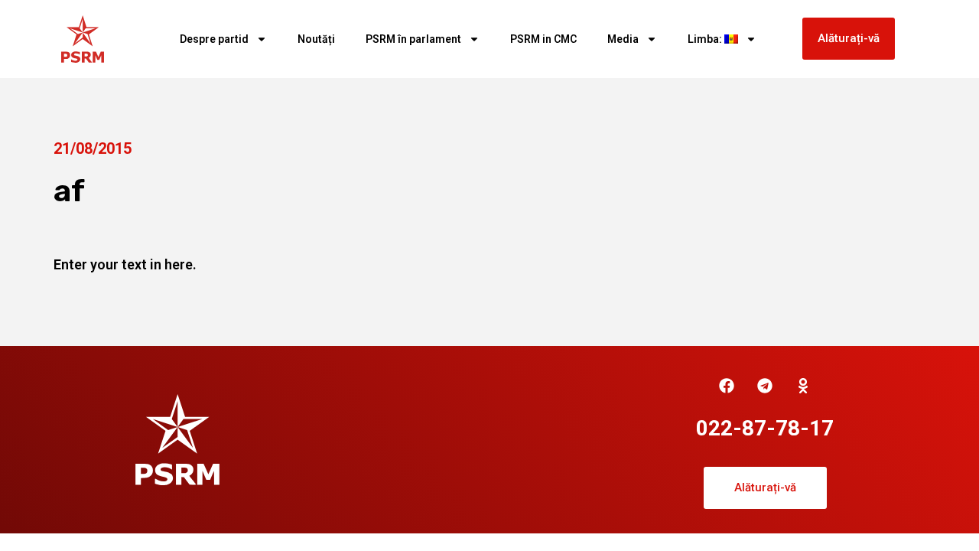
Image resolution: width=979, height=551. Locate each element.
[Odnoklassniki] (803, 385)
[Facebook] (726, 385)
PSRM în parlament (413, 39)
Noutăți (316, 39)
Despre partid (214, 39)
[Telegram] (765, 385)
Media (623, 39)
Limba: (706, 39)
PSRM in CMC (543, 39)
